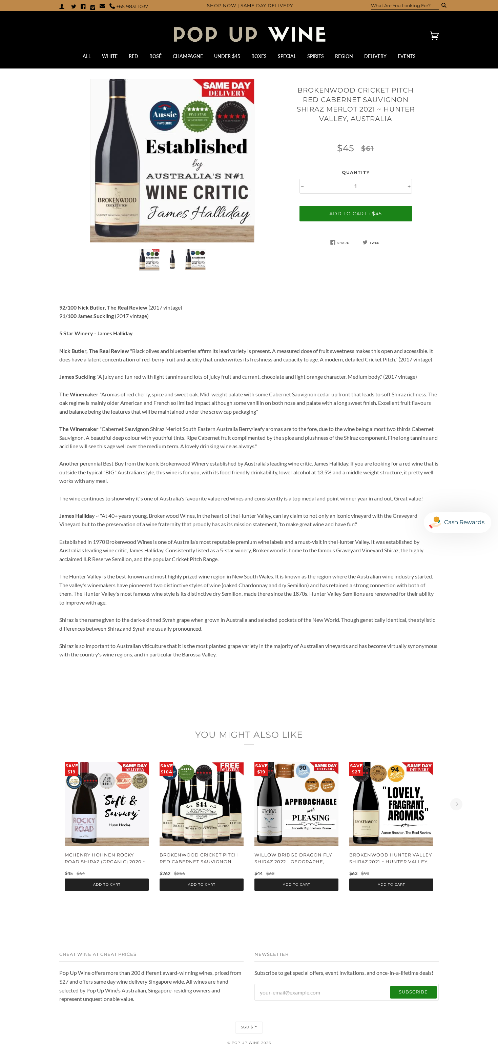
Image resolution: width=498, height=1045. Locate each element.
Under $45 (227, 56)
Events (407, 56)
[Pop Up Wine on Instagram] (92, 6)
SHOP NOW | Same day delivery (250, 5)
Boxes (259, 56)
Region (344, 56)
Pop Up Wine (246, 1043)
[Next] (456, 804)
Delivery (375, 56)
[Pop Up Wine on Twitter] (73, 6)
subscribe (413, 991)
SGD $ (247, 1027)
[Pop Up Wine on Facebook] (83, 6)
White (110, 56)
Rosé (155, 56)
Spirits (315, 56)
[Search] (441, 5)
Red (133, 56)
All (87, 56)
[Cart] (428, 35)
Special (287, 56)
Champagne (188, 56)
